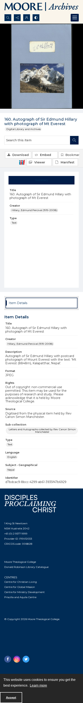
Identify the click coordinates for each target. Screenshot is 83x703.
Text (14, 222)
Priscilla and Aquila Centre (20, 597)
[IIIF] (22, 162)
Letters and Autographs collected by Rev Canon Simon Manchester (42, 430)
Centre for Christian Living (20, 581)
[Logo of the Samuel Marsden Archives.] (41, 7)
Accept (11, 697)
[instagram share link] (16, 659)
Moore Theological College (20, 561)
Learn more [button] (38, 685)
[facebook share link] (7, 659)
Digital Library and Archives (23, 129)
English (12, 457)
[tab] (41, 180)
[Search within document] (74, 140)
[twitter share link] (26, 659)
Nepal (10, 469)
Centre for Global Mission (19, 587)
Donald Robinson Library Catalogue (26, 567)
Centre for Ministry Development (24, 592)
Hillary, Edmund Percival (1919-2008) (34, 210)
